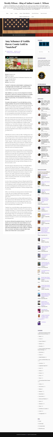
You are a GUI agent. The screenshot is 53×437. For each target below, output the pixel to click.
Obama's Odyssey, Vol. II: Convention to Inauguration (45, 255)
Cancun (40, 338)
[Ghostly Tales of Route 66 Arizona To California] (39, 279)
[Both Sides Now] (39, 311)
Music (40, 375)
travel (40, 411)
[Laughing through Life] (39, 215)
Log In (33, 16)
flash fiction (41, 352)
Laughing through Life (45, 214)
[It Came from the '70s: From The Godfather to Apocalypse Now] (39, 264)
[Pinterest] (44, 44)
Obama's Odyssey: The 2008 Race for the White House (45, 247)
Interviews (41, 363)
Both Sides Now (44, 309)
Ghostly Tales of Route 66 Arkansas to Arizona (45, 286)
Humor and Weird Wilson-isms (44, 359)
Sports (40, 401)
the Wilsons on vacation (43, 408)
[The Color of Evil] (39, 176)
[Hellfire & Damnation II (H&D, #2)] (39, 191)
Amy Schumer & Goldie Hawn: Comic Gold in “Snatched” (17, 44)
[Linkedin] (47, 44)
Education (41, 346)
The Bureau (43, 322)
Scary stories (41, 396)
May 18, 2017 (18, 51)
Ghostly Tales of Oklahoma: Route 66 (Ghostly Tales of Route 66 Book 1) (45, 303)
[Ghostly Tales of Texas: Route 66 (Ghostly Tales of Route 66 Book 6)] (39, 295)
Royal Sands (41, 393)
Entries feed (41, 423)
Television (41, 403)
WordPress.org (41, 428)
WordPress (23, 434)
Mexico (9, 52)
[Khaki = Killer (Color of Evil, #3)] (39, 183)
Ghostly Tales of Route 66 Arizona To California (45, 278)
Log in (40, 421)
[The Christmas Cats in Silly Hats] (39, 271)
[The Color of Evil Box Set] (39, 240)
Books (40, 336)
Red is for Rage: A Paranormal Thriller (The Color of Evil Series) (44, 199)
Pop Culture (13, 52)
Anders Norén (33, 434)
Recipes (40, 388)
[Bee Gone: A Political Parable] (39, 208)
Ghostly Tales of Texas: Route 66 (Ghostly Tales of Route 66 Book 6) (45, 295)
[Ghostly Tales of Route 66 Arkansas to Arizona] (39, 287)
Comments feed (42, 426)
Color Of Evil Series (35, 13)
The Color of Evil (44, 175)
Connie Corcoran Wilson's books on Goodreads (44, 172)
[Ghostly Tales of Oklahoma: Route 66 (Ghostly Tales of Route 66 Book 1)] (39, 303)
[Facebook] (40, 44)
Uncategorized (41, 413)
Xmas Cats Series (44, 13)
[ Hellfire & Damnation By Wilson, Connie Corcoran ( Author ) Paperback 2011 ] (43, 316)
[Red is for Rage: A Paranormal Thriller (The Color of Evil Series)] (39, 199)
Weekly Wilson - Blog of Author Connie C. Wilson (26, 3)
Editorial (40, 343)
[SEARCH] (48, 51)
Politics (40, 384)
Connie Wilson (9, 51)
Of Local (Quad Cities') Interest (44, 380)
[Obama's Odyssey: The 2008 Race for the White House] (39, 248)
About (11, 13)
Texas (40, 406)
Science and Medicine (43, 398)
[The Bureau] (39, 323)
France (40, 354)
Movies (40, 373)
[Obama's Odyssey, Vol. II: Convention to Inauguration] (39, 256)
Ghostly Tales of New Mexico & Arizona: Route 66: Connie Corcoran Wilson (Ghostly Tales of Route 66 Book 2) (44, 230)
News (40, 377)
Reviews (18, 52)
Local (40, 368)
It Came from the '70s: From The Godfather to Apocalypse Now (45, 264)
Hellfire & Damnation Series (24, 16)
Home (7, 13)
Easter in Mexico (42, 341)
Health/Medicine (42, 357)
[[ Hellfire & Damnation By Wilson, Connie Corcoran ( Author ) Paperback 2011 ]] (39, 316)
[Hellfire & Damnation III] (39, 222)
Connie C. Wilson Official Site (24, 13)
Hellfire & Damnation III (45, 220)
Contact (16, 13)
